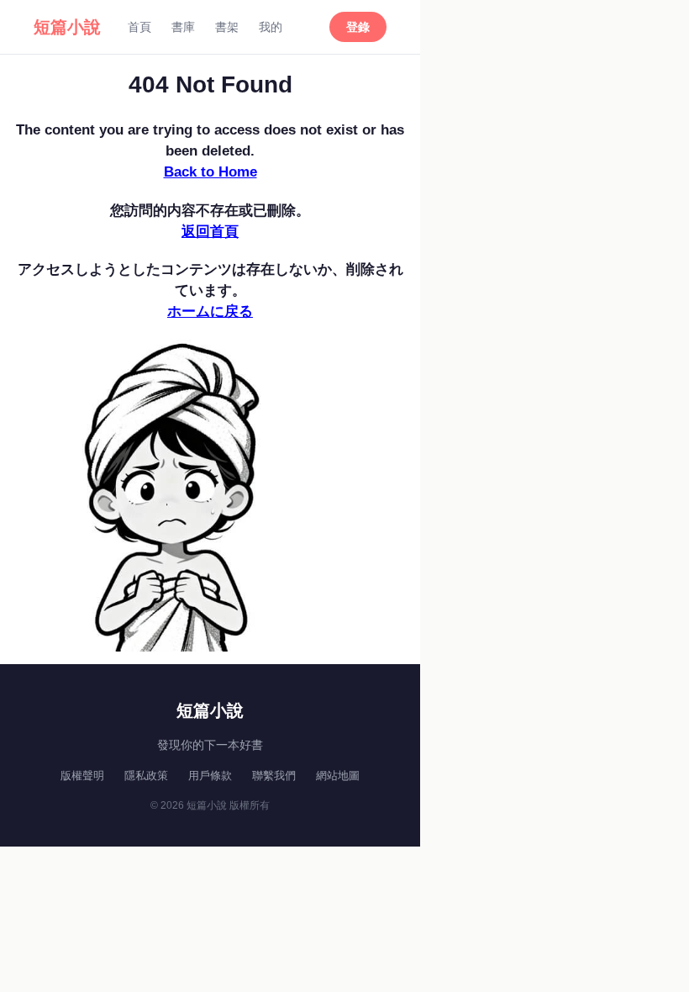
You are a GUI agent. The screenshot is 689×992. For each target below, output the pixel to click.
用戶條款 (210, 775)
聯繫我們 (274, 775)
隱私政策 (146, 775)
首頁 (139, 27)
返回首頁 (210, 232)
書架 (227, 27)
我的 (270, 27)
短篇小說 (67, 27)
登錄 (358, 27)
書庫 (183, 27)
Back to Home (210, 172)
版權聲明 (82, 775)
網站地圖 (338, 775)
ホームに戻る (210, 311)
